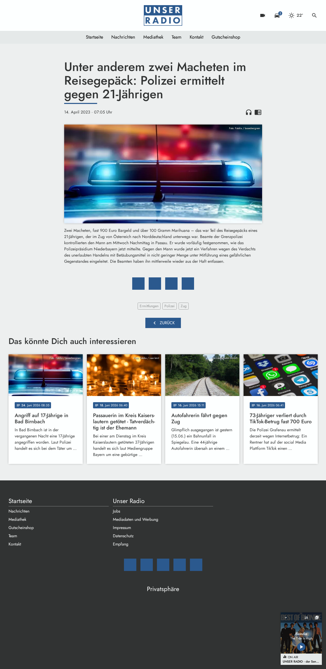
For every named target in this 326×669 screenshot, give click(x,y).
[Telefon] (44, 15)
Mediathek (153, 37)
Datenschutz (123, 536)
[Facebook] (24, 15)
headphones (248, 112)
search (314, 15)
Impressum (122, 528)
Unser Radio (129, 501)
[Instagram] (34, 15)
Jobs (116, 511)
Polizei (169, 306)
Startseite (94, 37)
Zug (184, 306)
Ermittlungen (149, 306)
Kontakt (196, 37)
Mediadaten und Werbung (135, 519)
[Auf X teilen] (155, 283)
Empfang (120, 544)
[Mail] (14, 15)
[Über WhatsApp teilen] (171, 283)
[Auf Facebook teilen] (138, 283)
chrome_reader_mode (258, 112)
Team (176, 37)
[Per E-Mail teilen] (188, 283)
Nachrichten (123, 37)
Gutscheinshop (226, 37)
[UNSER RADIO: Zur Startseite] (163, 15)
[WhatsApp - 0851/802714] (55, 15)
